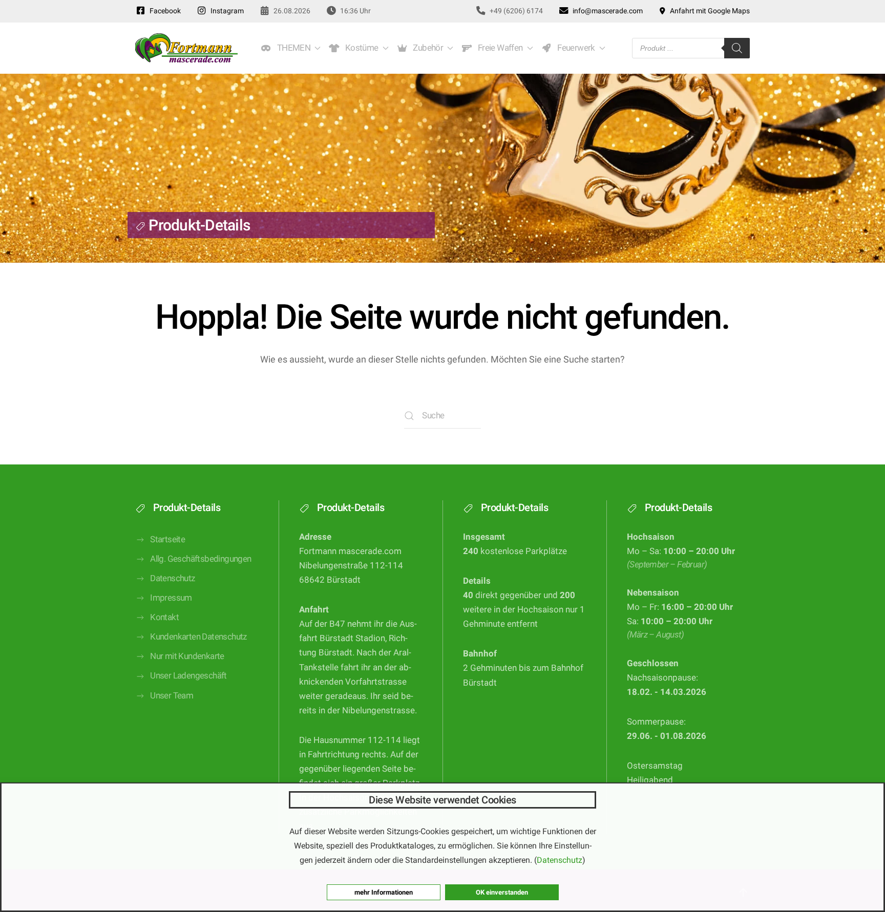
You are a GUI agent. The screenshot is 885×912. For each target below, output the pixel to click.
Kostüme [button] (360, 48)
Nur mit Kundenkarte (187, 656)
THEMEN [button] (291, 48)
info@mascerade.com (606, 11)
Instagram (225, 11)
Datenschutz (172, 578)
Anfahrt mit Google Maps (708, 11)
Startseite (167, 539)
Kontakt (164, 617)
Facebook (163, 11)
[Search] (737, 48)
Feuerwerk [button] (574, 48)
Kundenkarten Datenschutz (198, 637)
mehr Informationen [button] (383, 892)
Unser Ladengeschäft (188, 676)
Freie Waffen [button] (498, 48)
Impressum (171, 598)
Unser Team (171, 696)
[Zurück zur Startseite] (186, 48)
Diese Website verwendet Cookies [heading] (442, 800)
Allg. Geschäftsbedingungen (200, 559)
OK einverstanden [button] (502, 892)
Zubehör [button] (427, 48)
